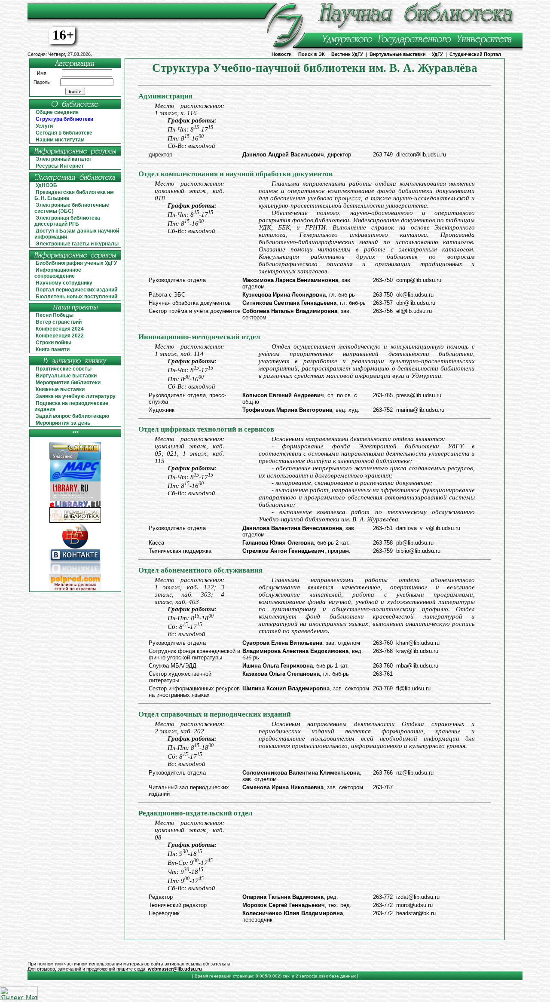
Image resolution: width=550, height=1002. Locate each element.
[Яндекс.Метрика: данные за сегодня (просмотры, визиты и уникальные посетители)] (19, 993)
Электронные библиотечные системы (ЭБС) (71, 208)
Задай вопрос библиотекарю (72, 416)
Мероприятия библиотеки (68, 383)
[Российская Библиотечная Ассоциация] (75, 547)
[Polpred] (75, 590)
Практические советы (64, 369)
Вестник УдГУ (347, 54)
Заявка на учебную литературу (76, 396)
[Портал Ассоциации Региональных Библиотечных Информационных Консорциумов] (75, 458)
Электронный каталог (64, 159)
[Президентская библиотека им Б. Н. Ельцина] (75, 521)
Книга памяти (53, 349)
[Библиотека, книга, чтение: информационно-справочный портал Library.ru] (75, 499)
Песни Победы (54, 315)
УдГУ (437, 54)
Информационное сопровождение (57, 273)
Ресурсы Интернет (60, 166)
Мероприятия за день (63, 423)
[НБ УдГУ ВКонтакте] (75, 572)
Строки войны (53, 343)
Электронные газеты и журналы (77, 244)
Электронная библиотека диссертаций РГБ (67, 221)
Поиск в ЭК (311, 54)
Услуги (44, 126)
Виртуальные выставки (398, 54)
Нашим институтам (60, 140)
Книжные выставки (60, 389)
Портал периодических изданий (76, 290)
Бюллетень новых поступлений (76, 297)
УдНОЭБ (46, 185)
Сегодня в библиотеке (64, 133)
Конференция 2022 (60, 336)
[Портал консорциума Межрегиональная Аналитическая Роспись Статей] (75, 480)
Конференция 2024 (60, 329)
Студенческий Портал (475, 54)
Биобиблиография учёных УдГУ (76, 263)
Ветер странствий (59, 322)
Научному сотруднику (64, 283)
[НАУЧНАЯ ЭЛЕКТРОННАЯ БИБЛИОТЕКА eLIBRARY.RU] (75, 505)
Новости (282, 54)
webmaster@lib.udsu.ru (175, 968)
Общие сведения (57, 112)
